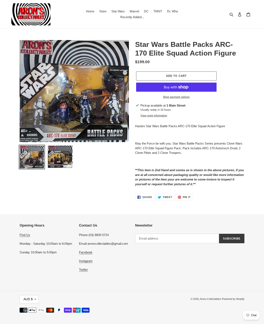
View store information (153, 115)
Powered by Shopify (233, 299)
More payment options (176, 97)
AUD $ (28, 299)
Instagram (86, 261)
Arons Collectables (210, 299)
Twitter (83, 269)
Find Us (25, 235)
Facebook (85, 252)
